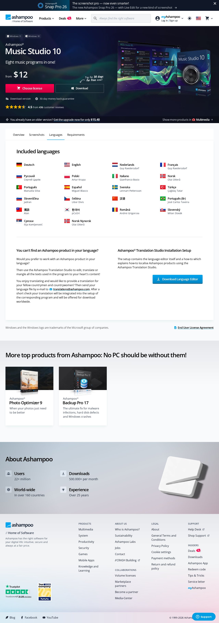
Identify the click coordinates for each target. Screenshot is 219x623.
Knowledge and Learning (88, 568)
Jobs (117, 548)
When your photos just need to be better (28, 410)
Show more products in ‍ (186, 120)
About (155, 529)
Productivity (86, 542)
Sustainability (123, 535)
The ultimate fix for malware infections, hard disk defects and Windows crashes (81, 412)
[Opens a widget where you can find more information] (204, 617)
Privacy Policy (160, 546)
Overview (18, 135)
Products (45, 18)
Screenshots (36, 135)
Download (81, 88)
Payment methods (163, 558)
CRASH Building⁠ (126, 560)
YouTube (52, 617)
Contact (120, 554)
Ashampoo (197, 588)
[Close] (214, 3)
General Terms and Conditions (163, 538)
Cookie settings (161, 552)
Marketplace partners (123, 584)
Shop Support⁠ (197, 535)
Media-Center (123, 598)
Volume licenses (125, 575)
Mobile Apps (86, 560)
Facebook (31, 617)
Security (84, 548)
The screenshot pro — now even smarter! (100, 3)
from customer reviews (46, 107)
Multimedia (86, 529)
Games (83, 554)
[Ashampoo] (19, 525)
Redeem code (197, 569)
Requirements (76, 135)
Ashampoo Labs (125, 542)
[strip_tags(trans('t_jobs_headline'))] (44, 592)
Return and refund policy (163, 566)
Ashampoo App (198, 563)
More (79, 18)
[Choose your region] (198, 18)
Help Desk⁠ (194, 529)
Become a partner (126, 592)
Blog (12, 617)
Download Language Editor (179, 279)
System (83, 535)
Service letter (196, 582)
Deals (64, 18)
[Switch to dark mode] (189, 18)
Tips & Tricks (196, 575)
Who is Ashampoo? (127, 529)
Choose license (32, 88)
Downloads (195, 557)
